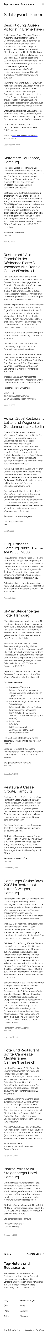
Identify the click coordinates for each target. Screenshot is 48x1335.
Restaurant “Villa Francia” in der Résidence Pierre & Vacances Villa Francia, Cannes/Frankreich (22, 263)
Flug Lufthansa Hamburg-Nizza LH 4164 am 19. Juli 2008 (23, 548)
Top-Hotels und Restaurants (19, 4)
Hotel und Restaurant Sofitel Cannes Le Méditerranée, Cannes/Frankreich (21, 1056)
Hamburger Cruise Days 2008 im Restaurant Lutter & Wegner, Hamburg (23, 887)
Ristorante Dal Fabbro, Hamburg (22, 160)
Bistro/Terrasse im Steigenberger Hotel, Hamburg (21, 1173)
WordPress (40, 1330)
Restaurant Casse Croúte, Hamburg (19, 789)
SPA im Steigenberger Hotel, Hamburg (21, 613)
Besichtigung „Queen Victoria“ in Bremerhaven (24, 27)
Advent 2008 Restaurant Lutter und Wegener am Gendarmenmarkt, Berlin (24, 422)
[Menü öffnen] (42, 4)
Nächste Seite (35, 1253)
